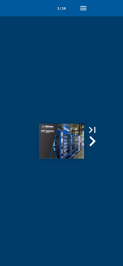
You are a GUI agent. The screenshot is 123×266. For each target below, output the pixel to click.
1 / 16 (61, 8)
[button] (92, 130)
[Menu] (83, 8)
